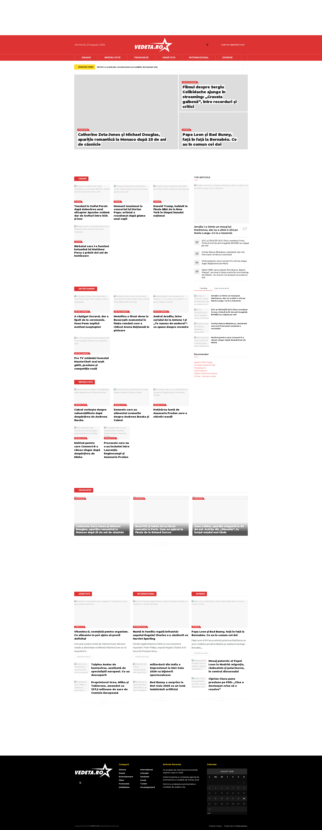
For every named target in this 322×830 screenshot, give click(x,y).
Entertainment (82, 311)
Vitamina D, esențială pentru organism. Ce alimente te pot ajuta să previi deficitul (101, 635)
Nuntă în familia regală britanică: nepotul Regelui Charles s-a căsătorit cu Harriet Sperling (160, 635)
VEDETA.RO (95, 826)
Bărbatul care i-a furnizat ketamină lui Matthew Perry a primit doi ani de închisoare (91, 251)
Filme (121, 780)
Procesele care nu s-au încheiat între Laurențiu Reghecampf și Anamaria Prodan (116, 450)
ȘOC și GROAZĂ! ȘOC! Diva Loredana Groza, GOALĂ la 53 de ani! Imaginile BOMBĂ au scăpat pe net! (225, 243)
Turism (143, 784)
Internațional (199, 57)
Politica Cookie (215, 826)
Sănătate (168, 57)
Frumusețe (141, 57)
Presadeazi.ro (200, 368)
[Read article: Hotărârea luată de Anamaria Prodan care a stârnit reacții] (171, 397)
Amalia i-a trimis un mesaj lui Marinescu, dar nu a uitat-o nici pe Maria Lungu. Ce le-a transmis (216, 230)
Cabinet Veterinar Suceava (205, 373)
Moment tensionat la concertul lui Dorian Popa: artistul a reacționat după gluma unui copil (129, 212)
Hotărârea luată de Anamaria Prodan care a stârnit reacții (170, 413)
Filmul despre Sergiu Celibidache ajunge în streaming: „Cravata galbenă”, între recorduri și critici (210, 97)
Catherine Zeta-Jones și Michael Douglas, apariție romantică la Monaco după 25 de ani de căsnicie (122, 139)
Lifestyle (144, 773)
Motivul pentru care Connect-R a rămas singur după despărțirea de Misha (87, 450)
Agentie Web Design (203, 362)
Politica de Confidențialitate (235, 826)
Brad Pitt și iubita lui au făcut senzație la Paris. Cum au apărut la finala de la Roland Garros (159, 529)
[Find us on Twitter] (207, 44)
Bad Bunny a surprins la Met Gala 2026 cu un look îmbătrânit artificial (167, 686)
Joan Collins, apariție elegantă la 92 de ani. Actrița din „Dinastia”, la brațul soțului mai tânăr (219, 529)
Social (143, 780)
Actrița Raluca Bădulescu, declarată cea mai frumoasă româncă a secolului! (223, 253)
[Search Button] (244, 57)
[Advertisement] (75, 17)
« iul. (209, 813)
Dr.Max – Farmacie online (205, 376)
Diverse (227, 57)
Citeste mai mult (85, 656)
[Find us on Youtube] (212, 44)
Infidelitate (113, 57)
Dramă (86, 57)
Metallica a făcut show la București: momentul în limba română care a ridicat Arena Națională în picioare (131, 323)
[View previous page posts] (159, 544)
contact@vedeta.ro (232, 45)
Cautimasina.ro (200, 371)
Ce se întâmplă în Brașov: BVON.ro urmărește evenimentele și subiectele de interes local (140, 67)
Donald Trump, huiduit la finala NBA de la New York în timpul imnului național (170, 211)
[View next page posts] (163, 544)
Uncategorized (190, 82)
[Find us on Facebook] (203, 44)
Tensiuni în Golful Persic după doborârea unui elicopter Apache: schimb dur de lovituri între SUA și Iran (91, 212)
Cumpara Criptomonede (204, 365)
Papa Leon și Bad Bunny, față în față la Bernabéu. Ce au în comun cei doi (210, 139)
